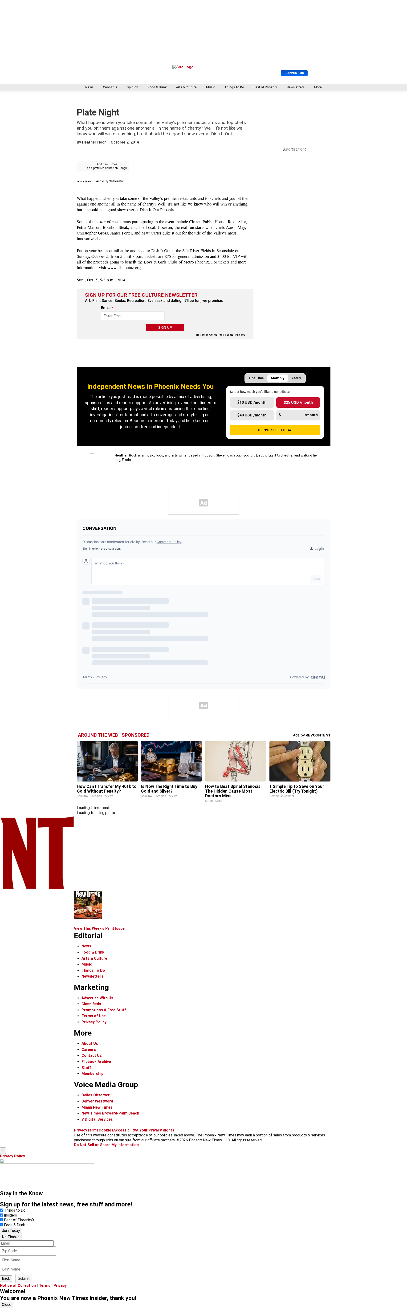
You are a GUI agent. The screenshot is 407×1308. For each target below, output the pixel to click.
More (318, 87)
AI (137, 1130)
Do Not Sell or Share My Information (106, 1145)
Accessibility (124, 1130)
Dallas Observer (95, 1095)
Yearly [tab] (296, 378)
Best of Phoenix (265, 87)
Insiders (10, 1215)
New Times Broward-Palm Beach (110, 1113)
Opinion (132, 87)
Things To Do (234, 87)
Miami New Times (97, 1107)
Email (107, 308)
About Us (89, 1043)
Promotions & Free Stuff (103, 1010)
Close (6, 1304)
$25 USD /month (298, 402)
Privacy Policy (93, 1022)
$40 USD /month (251, 415)
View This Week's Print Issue (99, 928)
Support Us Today (275, 430)
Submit (24, 1278)
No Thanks (11, 1237)
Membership (92, 1073)
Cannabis (110, 87)
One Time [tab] (256, 378)
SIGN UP (165, 327)
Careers (88, 1049)
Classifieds (91, 1004)
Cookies (106, 1130)
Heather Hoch (94, 142)
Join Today (11, 1230)
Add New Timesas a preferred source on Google (107, 166)
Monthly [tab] (277, 378)
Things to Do (14, 1210)
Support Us (294, 73)
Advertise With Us (97, 998)
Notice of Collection (209, 334)
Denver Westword (97, 1101)
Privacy (240, 334)
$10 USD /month (251, 402)
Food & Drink (157, 87)
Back (6, 1278)
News (89, 87)
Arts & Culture (186, 87)
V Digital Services (97, 1119)
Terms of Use (93, 1016)
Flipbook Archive (96, 1061)
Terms (229, 334)
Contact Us (91, 1055)
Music (210, 87)
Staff (86, 1067)
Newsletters (295, 87)
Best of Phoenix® (19, 1220)
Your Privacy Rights (156, 1130)
